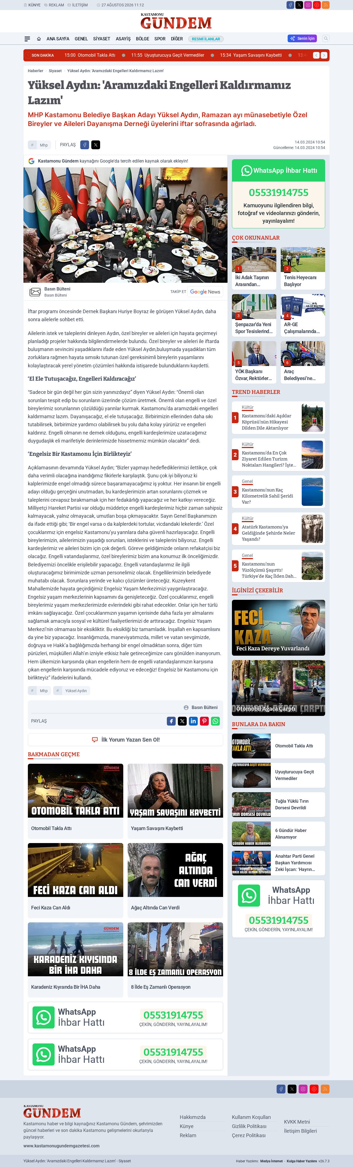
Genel (81, 38)
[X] (299, 5)
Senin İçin (306, 38)
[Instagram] (308, 5)
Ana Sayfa (58, 38)
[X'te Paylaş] (95, 144)
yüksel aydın (76, 691)
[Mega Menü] (27, 39)
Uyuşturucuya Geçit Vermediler (144, 55)
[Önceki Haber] (316, 55)
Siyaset (101, 38)
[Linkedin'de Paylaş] (193, 721)
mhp (44, 145)
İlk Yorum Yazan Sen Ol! (130, 739)
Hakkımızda (193, 1117)
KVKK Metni (297, 1122)
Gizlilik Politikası (249, 1126)
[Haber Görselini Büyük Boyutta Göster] (125, 225)
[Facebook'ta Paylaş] (84, 144)
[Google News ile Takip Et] (205, 291)
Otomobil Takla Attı (66, 55)
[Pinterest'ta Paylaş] (204, 721)
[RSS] (326, 5)
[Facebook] (290, 5)
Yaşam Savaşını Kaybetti (227, 55)
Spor (159, 38)
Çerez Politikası (249, 1135)
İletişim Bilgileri (300, 1131)
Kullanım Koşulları (251, 1117)
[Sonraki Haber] (324, 55)
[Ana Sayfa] (39, 39)
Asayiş (123, 38)
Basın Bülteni (57, 291)
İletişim (80, 5)
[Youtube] (317, 5)
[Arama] (326, 38)
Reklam (56, 5)
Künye (34, 5)
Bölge (142, 38)
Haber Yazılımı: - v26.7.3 (283, 1161)
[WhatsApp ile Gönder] (215, 721)
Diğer (177, 38)
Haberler (35, 71)
